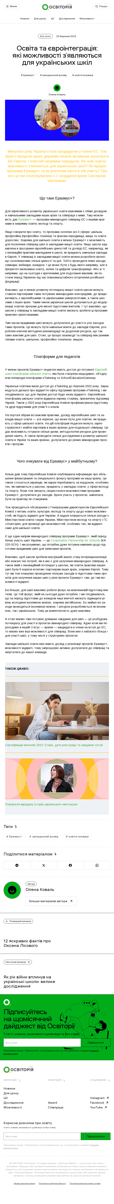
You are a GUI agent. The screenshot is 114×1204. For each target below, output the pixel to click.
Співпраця (55, 1107)
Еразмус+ (25, 219)
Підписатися (95, 1042)
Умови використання (24, 1183)
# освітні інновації (82, 75)
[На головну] (57, 7)
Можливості (87, 18)
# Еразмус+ (27, 75)
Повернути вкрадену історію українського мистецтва (41, 804)
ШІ (52, 18)
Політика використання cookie (84, 1183)
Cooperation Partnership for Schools (75, 540)
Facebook (97, 1102)
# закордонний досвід (53, 75)
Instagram (97, 1097)
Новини (24, 18)
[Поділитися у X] (43, 865)
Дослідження (67, 18)
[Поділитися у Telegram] (17, 865)
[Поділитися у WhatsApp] (97, 865)
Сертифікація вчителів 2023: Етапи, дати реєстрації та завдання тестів (54, 745)
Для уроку (40, 18)
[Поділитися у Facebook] (70, 865)
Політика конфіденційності (52, 1183)
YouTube (96, 1107)
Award (52, 1102)
